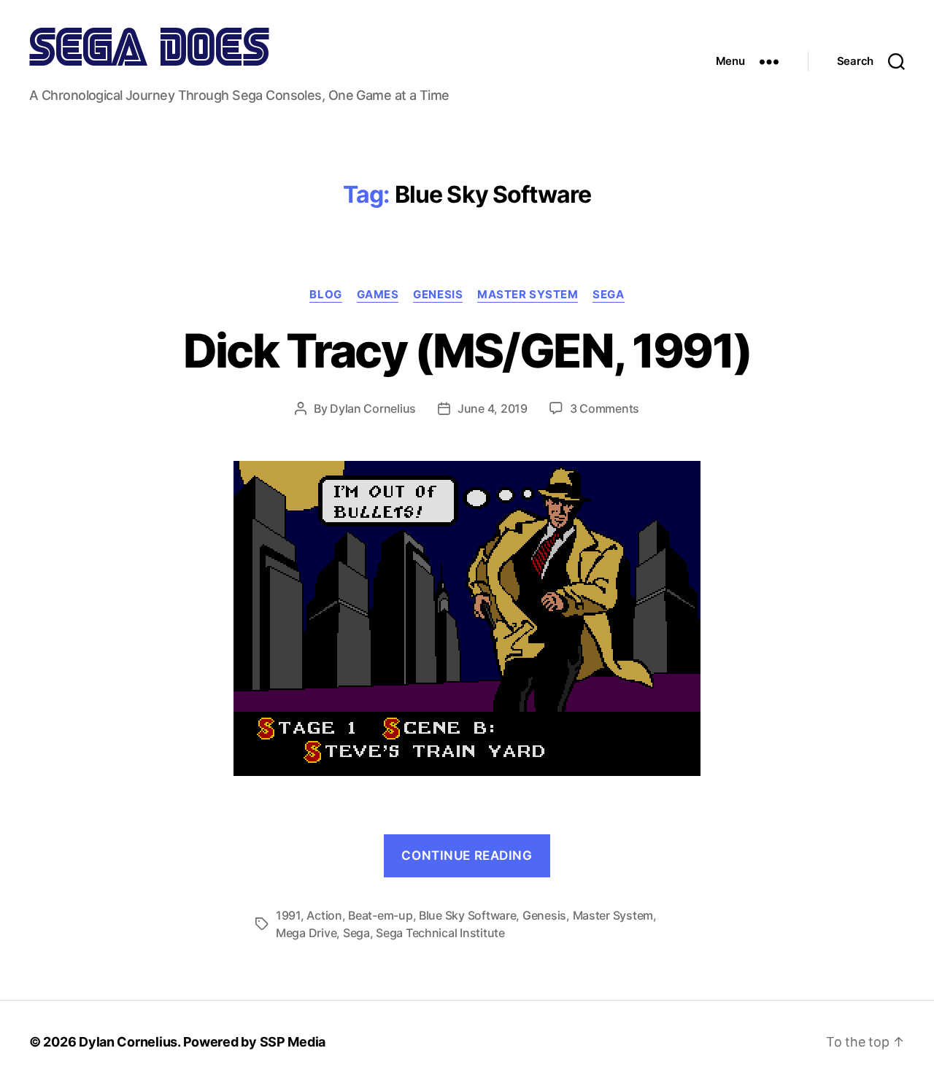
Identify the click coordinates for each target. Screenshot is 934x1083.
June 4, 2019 (493, 408)
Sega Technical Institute (440, 932)
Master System (527, 294)
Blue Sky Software (467, 915)
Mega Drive (306, 932)
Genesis (438, 294)
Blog (325, 294)
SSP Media (293, 1041)
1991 (288, 915)
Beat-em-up (380, 915)
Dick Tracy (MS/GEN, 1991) (467, 350)
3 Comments (604, 408)
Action (323, 915)
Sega (608, 294)
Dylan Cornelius (373, 408)
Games (378, 294)
